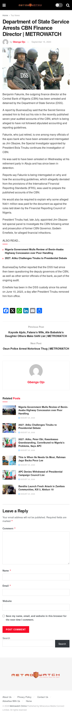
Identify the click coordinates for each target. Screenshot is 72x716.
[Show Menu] (4, 5)
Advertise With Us (11, 701)
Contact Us (42, 697)
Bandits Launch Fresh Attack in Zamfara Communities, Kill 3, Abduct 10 (41, 488)
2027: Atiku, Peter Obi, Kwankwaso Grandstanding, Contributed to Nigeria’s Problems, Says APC (41, 442)
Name (7, 570)
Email (7, 585)
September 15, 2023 (41, 41)
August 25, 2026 (27, 418)
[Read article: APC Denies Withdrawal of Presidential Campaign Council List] (9, 475)
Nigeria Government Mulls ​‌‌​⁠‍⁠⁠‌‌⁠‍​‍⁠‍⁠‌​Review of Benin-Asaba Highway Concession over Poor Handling (34, 251)
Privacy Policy (24, 697)
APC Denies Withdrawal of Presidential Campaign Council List (40, 473)
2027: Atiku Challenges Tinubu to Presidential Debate (36, 258)
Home (5, 15)
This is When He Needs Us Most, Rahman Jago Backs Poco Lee (42, 458)
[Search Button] (67, 5)
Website (7, 601)
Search (6, 638)
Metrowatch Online (18, 705)
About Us (7, 697)
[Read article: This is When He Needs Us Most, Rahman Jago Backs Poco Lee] (9, 460)
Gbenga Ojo (19, 41)
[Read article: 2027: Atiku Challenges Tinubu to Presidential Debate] (9, 428)
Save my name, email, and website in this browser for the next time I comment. (36, 617)
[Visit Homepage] (30, 5)
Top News (15, 15)
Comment (9, 528)
